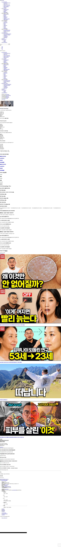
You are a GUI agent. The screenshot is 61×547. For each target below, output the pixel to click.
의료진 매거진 (4, 39)
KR (2, 46)
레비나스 (5, 65)
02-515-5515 (6, 484)
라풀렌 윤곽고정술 (6, 18)
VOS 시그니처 (4, 8)
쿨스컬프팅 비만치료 (7, 30)
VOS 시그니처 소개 (7, 4)
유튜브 (5, 41)
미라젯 (5, 26)
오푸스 (5, 24)
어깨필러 (5, 82)
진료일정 (5, 7)
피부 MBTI (5, 37)
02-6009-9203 (5, 485)
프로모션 (3, 38)
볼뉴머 (5, 23)
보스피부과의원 (4, 52)
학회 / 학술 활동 (6, 6)
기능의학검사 (6, 36)
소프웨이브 (5, 10)
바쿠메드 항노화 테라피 (7, 84)
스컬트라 (5, 68)
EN (2, 47)
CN (2, 49)
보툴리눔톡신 (6, 19)
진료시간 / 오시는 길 (7, 5)
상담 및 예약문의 (4, 42)
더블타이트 (5, 25)
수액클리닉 (5, 35)
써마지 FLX (5, 22)
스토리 (5, 40)
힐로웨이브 (5, 28)
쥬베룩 (5, 11)
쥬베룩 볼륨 (5, 12)
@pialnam (2, 253)
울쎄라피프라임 (6, 9)
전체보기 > (1, 447)
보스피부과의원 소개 (7, 53)
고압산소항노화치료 (7, 34)
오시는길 (7, 479)
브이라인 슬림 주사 (7, 81)
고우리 (5, 27)
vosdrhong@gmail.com (7, 486)
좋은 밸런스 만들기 (5, 83)
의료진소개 (5, 3)
